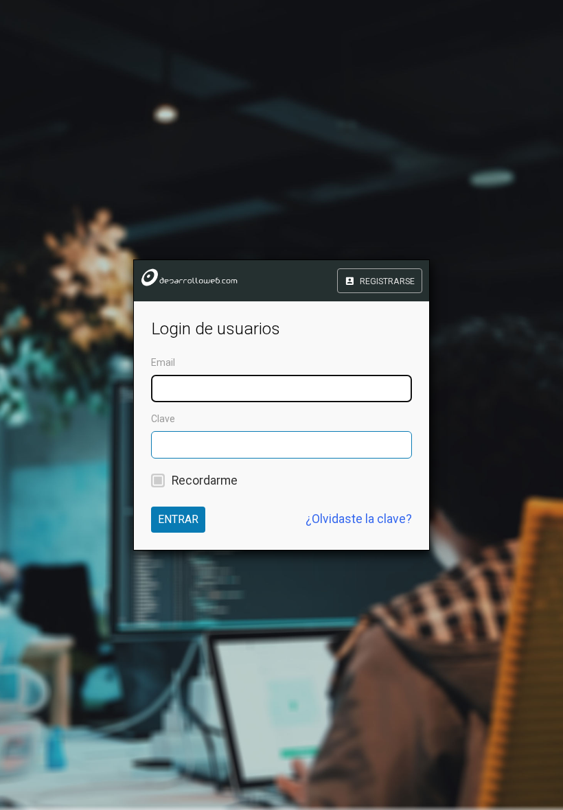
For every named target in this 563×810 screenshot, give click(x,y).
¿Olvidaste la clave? (359, 519)
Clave (163, 418)
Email (163, 362)
